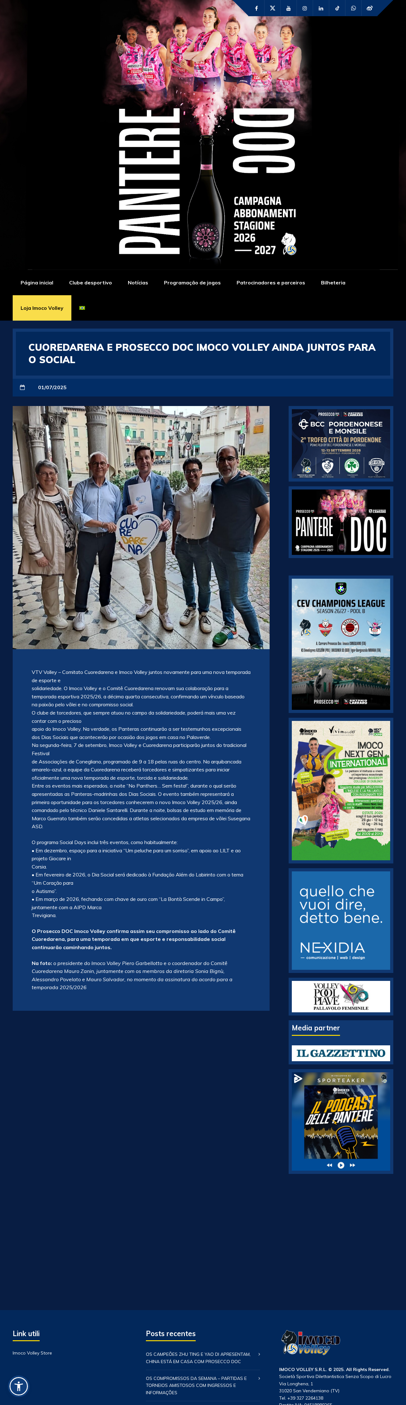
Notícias (138, 282)
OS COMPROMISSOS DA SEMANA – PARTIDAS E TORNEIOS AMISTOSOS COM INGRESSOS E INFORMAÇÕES (196, 1385)
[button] (19, 1386)
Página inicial (37, 282)
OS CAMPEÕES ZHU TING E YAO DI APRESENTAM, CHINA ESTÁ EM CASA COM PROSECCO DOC (198, 1357)
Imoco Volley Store (32, 1353)
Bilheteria (333, 282)
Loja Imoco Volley (42, 308)
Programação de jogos (192, 282)
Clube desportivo (90, 282)
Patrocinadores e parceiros (271, 282)
